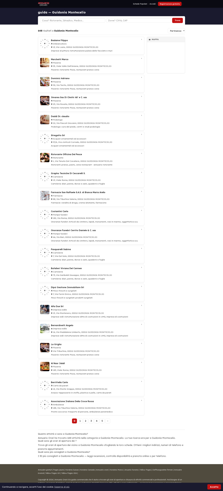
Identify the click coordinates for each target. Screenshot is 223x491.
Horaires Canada (87, 470)
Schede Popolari (140, 4)
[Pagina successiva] (107, 420)
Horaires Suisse (71, 470)
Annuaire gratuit (45, 470)
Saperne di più (61, 486)
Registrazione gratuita (170, 4)
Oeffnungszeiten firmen (163, 470)
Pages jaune (58, 470)
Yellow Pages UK (52, 473)
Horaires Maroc (116, 470)
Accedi (153, 4)
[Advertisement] (166, 114)
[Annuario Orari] (43, 4)
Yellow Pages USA (69, 473)
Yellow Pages (145, 470)
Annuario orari (102, 470)
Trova (177, 20)
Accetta (214, 486)
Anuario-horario (131, 470)
